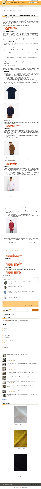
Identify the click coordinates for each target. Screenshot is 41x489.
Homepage (4, 10)
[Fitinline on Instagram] (34, 484)
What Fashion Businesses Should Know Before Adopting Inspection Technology (21, 363)
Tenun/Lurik (6, 347)
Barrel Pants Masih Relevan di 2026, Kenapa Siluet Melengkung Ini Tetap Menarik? (22, 381)
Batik (4, 330)
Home (3, 484)
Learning (8, 2)
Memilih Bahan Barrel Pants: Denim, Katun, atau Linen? (17, 354)
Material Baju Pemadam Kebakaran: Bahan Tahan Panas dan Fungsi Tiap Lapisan (21, 358)
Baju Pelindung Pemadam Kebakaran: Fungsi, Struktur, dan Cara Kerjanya (20, 372)
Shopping (15, 2)
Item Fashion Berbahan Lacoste (10, 28)
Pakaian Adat (6, 345)
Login (8, 320)
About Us (19, 2)
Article (7, 10)
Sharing (12, 2)
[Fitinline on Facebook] (36, 484)
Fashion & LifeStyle (7, 335)
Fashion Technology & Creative (9, 340)
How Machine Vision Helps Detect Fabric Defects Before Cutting (18, 376)
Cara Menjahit (6, 332)
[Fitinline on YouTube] (32, 484)
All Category (6, 326)
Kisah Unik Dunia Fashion (8, 344)
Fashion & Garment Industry (8, 333)
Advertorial (5, 328)
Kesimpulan (6, 29)
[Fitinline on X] (38, 484)
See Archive (5, 399)
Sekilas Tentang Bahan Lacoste (10, 27)
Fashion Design (6, 337)
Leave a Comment (35, 310)
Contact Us (23, 2)
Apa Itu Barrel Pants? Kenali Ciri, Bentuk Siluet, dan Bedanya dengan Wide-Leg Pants (22, 367)
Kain (10, 10)
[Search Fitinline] (37, 2)
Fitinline (20, 487)
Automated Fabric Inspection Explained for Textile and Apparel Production (20, 390)
